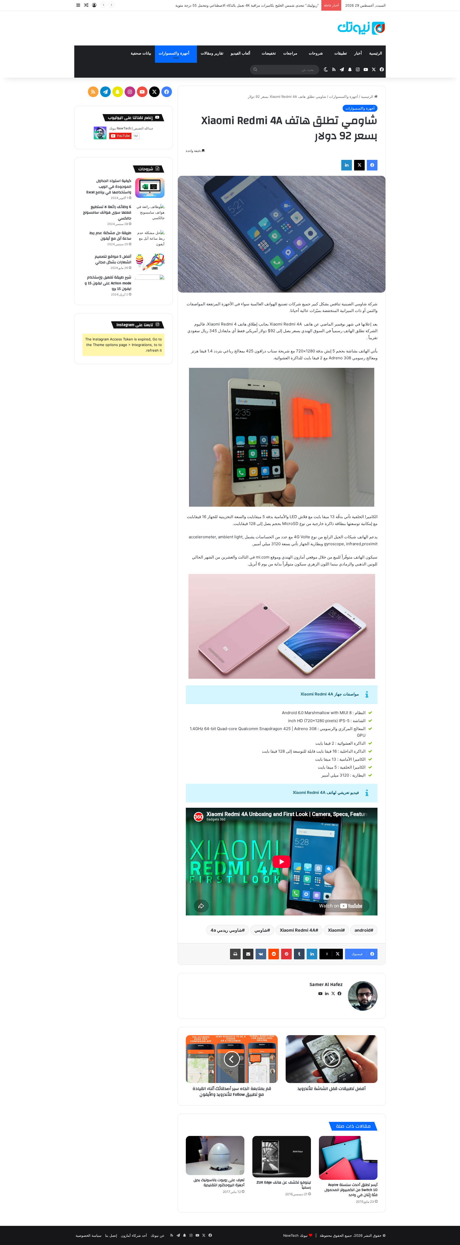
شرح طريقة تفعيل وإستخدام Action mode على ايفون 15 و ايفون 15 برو (108, 283)
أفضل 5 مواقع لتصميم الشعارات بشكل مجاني (113, 259)
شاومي (260, 930)
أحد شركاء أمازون (134, 1235)
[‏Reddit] (273, 954)
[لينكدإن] (346, 165)
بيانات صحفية (141, 53)
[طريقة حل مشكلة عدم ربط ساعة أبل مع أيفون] (150, 240)
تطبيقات (340, 53)
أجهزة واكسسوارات (174, 53)
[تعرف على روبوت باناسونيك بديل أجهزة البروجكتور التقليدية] (215, 1155)
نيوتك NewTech (295, 1235)
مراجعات (290, 53)
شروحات (316, 53)
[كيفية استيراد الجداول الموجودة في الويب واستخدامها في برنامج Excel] (150, 188)
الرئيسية (375, 53)
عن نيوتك (158, 1235)
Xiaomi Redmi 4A (297, 930)
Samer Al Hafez (326, 984)
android (363, 930)
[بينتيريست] (286, 954)
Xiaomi (335, 930)
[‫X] (359, 165)
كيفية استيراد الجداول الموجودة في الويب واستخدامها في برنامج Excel (108, 186)
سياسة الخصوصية (88, 1235)
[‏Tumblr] (299, 954)
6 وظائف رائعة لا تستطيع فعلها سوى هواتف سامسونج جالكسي (107, 212)
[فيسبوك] (372, 165)
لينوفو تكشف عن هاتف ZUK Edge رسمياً (283, 1185)
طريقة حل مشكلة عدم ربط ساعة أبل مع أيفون (110, 236)
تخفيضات (269, 53)
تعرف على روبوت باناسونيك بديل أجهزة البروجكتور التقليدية (219, 1183)
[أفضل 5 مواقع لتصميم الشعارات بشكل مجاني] (150, 262)
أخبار (358, 53)
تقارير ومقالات (212, 53)
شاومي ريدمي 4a (226, 930)
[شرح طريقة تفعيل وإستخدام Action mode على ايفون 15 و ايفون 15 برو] (150, 284)
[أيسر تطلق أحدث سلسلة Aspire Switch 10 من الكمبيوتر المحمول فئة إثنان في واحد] (348, 1158)
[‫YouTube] (320, 993)
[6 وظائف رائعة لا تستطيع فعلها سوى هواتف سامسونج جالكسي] (150, 214)
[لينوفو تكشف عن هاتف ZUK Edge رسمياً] (281, 1156)
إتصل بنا (111, 1235)
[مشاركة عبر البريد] (248, 954)
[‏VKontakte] (261, 954)
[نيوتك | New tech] (361, 28)
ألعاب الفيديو (241, 53)
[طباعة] (235, 954)
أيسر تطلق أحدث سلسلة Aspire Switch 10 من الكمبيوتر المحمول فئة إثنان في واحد (351, 1189)
